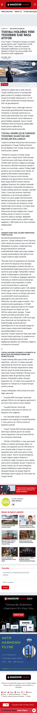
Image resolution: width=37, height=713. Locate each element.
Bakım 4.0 (18, 11)
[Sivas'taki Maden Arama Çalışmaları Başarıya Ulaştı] (27, 519)
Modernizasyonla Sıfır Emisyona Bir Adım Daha (26, 541)
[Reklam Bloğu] (18, 614)
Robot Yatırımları (7, 11)
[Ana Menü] (2, 4)
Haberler (4, 28)
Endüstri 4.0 (6, 176)
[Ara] (35, 4)
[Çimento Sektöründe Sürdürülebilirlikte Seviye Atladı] (10, 552)
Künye (29, 696)
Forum (30, 692)
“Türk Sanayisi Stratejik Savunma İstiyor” (8, 526)
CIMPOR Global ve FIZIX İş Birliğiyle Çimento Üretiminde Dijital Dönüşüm (27, 559)
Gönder (5, 587)
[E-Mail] (13, 504)
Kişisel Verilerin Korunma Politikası (13, 696)
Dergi (18, 692)
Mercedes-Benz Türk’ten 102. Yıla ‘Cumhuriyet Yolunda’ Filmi (9, 542)
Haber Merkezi (16, 501)
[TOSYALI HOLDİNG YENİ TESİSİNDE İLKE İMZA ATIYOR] (18, 71)
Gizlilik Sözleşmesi (14, 694)
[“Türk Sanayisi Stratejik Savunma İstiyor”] (10, 519)
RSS (6, 705)
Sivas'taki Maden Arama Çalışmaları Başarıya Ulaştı (27, 526)
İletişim (25, 694)
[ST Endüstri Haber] (18, 5)
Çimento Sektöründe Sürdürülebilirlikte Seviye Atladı (9, 559)
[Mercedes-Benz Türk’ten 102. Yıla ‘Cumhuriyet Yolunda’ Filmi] (10, 535)
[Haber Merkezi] (6, 502)
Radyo (11, 692)
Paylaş (5, 84)
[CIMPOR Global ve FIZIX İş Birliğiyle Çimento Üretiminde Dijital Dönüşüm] (27, 552)
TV (24, 692)
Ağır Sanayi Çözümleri (17, 28)
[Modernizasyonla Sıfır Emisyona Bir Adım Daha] (27, 535)
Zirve (4, 694)
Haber (5, 692)
